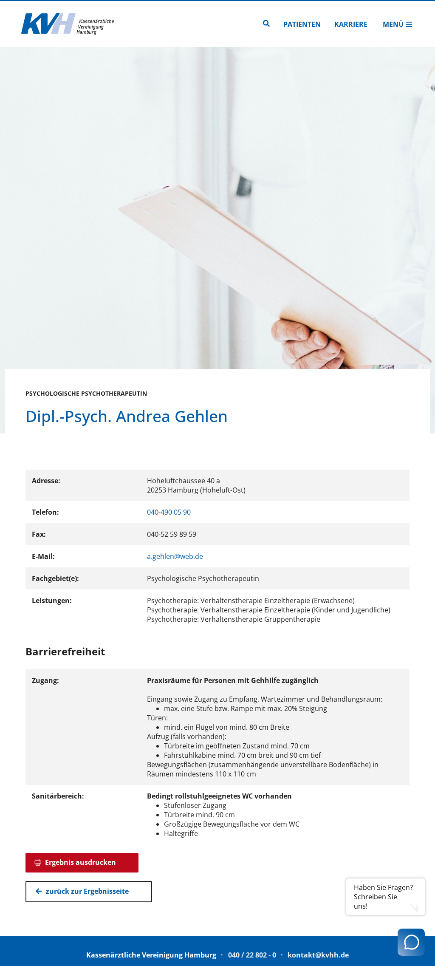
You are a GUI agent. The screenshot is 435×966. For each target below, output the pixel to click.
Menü (393, 24)
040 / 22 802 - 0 (252, 955)
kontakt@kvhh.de (318, 955)
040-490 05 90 (169, 512)
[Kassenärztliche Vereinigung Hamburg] (68, 24)
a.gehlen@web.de (175, 556)
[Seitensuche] (266, 24)
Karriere (350, 24)
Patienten (302, 24)
